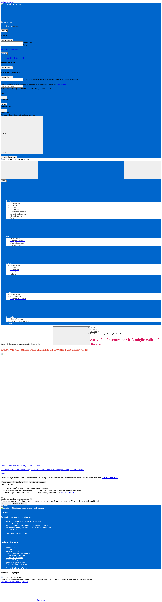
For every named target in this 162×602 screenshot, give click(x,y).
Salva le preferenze (19, 503)
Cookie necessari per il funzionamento (15, 499)
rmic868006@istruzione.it (30, 525)
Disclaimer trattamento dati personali (14, 582)
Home (92, 327)
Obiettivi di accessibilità (14, 558)
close (4, 181)
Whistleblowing (12, 560)
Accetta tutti (37, 482)
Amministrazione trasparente (16, 564)
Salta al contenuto (7, 2)
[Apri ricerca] (142, 170)
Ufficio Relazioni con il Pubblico (18, 553)
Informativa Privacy (13, 551)
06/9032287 (13, 523)
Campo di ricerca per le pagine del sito (15, 344)
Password (27, 45)
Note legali (10, 549)
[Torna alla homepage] (81, 159)
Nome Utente (28, 43)
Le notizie (93, 332)
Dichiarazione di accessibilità (16, 555)
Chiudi (4, 97)
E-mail (25, 79)
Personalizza (6, 482)
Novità (92, 330)
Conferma (12, 157)
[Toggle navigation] (19, 170)
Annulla (4, 157)
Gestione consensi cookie (15, 562)
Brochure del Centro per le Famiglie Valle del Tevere (20, 466)
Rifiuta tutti (20, 482)
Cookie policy (11, 547)
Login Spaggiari (62, 84)
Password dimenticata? (9, 49)
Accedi (4, 31)
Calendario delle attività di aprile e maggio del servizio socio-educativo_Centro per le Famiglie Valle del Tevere (42, 470)
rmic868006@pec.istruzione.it (31, 528)
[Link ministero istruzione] (11, 4)
